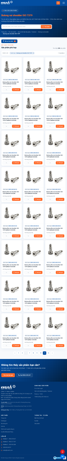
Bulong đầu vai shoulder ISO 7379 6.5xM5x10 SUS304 (11, 119)
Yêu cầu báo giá (8, 375)
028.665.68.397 (7, 447)
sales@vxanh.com (8, 450)
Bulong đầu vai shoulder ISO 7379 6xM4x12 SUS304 (33, 302)
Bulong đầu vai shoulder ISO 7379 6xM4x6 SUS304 (54, 338)
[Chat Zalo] (62, 457)
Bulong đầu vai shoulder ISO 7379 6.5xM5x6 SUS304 (54, 119)
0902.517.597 (12, 441)
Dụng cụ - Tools (38, 394)
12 (48, 353)
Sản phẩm (37, 423)
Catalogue (3, 420)
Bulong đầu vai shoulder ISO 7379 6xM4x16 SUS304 (33, 265)
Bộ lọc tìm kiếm (10, 41)
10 (40, 353)
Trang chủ (4, 32)
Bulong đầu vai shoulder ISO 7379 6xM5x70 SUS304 (11, 156)
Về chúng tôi (4, 423)
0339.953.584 (12, 444)
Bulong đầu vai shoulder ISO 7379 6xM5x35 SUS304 (33, 192)
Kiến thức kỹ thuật (39, 418)
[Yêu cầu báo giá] (58, 3)
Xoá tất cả (61, 53)
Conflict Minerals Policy (7, 431)
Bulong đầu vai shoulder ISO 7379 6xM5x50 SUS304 (54, 156)
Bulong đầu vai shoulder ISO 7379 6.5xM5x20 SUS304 (11, 83)
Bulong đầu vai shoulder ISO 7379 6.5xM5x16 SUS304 (33, 83)
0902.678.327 (12, 438)
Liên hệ (3, 426)
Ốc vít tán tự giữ (38, 388)
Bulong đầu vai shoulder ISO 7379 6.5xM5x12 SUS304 (54, 83)
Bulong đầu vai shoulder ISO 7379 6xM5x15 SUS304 (11, 229)
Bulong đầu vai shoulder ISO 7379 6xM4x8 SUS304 (11, 338)
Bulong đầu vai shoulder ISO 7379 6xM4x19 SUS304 (11, 265)
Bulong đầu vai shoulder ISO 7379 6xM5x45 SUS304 (11, 192)
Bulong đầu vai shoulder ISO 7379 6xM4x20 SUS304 (54, 229)
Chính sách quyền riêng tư (7, 429)
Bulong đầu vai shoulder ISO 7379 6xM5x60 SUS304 (33, 156)
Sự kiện (36, 420)
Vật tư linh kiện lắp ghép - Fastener (27, 32)
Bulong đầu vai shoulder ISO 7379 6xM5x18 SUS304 (54, 192)
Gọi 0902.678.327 (25, 375)
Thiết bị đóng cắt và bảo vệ (41, 396)
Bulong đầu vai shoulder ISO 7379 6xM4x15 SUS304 (54, 265)
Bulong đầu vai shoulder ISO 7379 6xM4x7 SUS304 (33, 338)
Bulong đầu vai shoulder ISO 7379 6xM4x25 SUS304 (33, 229)
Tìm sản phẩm (12, 32)
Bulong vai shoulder (43, 32)
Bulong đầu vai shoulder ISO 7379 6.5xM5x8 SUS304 (33, 119)
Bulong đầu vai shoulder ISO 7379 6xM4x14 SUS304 (11, 302)
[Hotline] (62, 452)
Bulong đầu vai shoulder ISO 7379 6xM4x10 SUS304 (54, 302)
